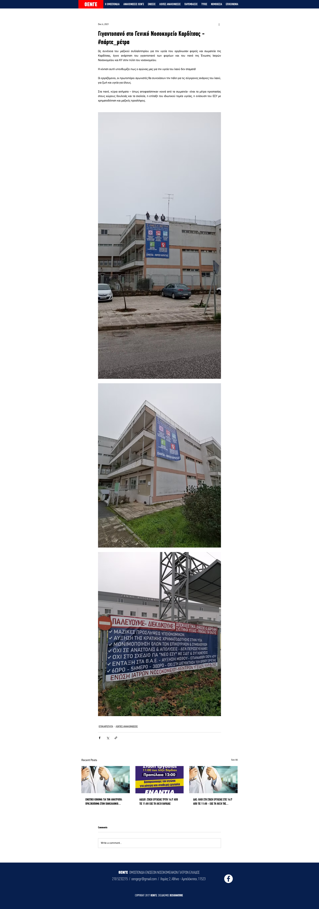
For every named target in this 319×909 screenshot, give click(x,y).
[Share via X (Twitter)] (107, 737)
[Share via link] (115, 737)
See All (234, 760)
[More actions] (219, 24)
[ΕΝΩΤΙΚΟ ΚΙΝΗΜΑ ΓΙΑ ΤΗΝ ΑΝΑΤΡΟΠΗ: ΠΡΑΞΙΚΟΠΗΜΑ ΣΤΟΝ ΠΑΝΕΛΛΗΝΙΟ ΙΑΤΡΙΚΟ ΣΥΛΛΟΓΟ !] (105, 779)
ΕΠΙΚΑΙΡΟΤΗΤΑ (106, 726)
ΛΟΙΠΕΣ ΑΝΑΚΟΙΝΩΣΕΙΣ (127, 726)
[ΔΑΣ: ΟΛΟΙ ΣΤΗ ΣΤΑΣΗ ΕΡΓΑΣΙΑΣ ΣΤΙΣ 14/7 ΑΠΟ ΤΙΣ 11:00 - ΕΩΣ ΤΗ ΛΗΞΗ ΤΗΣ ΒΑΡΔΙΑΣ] (213, 779)
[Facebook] (228, 878)
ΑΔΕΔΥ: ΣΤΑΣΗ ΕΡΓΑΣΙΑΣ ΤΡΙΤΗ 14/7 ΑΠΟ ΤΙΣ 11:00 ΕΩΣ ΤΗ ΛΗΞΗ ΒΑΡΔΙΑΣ (158, 801)
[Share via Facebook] (99, 737)
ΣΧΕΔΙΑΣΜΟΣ (164, 895)
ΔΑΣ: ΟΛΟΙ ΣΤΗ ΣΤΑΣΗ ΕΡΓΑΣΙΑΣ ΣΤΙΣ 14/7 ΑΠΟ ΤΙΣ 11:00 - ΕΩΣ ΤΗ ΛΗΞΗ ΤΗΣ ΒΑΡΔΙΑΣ (212, 802)
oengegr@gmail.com (144, 879)
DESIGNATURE (176, 895)
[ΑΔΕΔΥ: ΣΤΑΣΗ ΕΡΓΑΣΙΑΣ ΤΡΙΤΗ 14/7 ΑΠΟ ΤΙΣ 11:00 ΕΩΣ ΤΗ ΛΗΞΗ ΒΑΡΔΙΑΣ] (159, 779)
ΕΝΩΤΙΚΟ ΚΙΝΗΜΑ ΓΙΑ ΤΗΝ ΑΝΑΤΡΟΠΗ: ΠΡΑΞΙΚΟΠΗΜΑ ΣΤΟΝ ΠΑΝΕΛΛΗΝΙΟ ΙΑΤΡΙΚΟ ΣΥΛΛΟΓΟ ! (103, 802)
